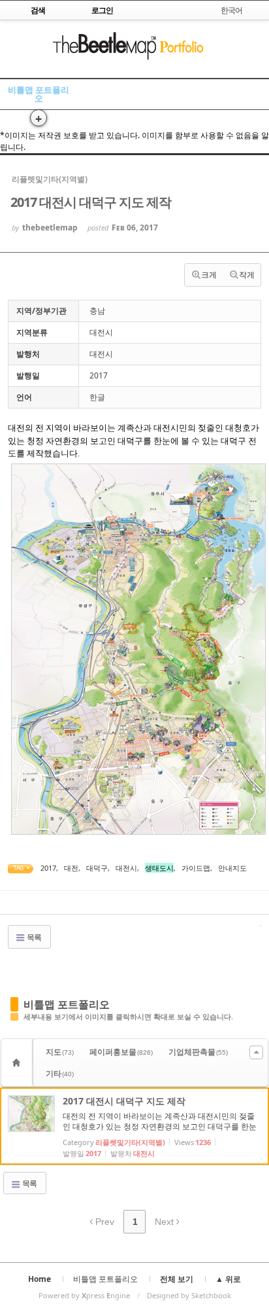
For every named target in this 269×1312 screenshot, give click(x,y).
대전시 (126, 868)
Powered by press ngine (84, 1295)
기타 (60, 1073)
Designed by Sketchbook (189, 1295)
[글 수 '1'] (18, 1062)
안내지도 (232, 868)
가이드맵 (196, 868)
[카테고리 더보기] (256, 1052)
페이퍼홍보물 (121, 1051)
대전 (71, 868)
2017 (48, 868)
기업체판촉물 (198, 1051)
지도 (60, 1051)
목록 (33, 937)
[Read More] (134, 1126)
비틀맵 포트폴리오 (38, 94)
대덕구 (97, 868)
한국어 (231, 10)
